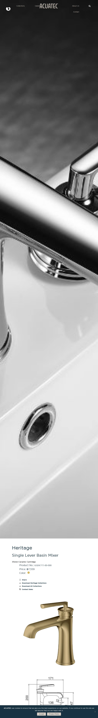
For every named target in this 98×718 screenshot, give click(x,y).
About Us (75, 6)
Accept (41, 714)
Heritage (22, 548)
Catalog (38, 6)
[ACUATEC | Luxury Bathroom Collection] (7, 9)
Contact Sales (27, 589)
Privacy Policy (54, 714)
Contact (76, 12)
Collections (20, 6)
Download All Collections (32, 586)
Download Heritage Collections (34, 583)
